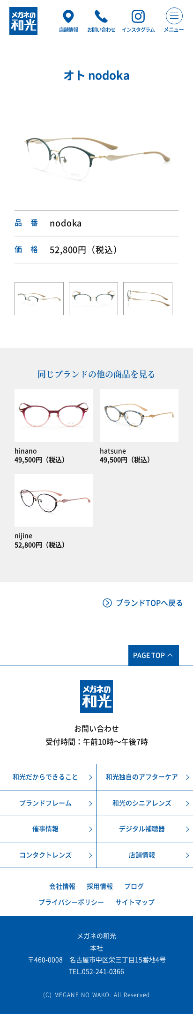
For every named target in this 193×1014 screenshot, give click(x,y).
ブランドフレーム (45, 803)
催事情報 (45, 829)
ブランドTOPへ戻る (149, 603)
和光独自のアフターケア (142, 777)
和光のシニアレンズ (141, 803)
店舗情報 (142, 855)
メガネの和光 (23, 21)
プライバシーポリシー (71, 902)
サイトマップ (135, 902)
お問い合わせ (96, 728)
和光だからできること (45, 777)
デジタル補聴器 (142, 829)
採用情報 (100, 886)
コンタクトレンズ (45, 855)
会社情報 (62, 886)
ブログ (134, 886)
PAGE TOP (149, 655)
